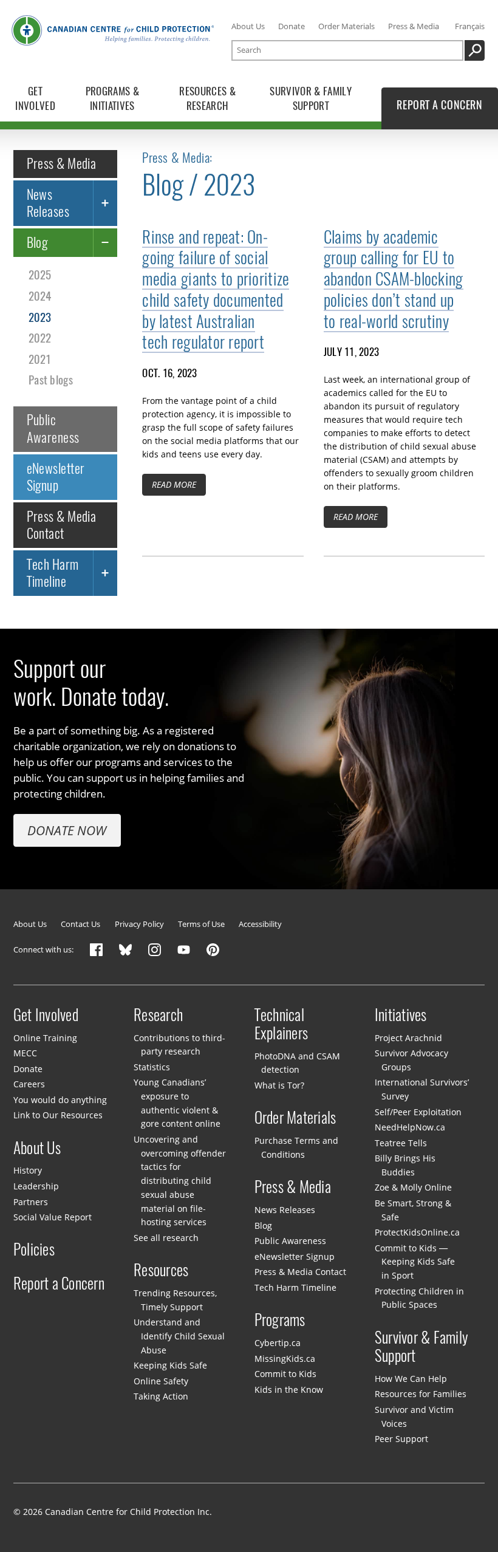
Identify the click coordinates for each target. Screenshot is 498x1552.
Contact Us (80, 923)
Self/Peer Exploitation (418, 1112)
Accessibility (260, 923)
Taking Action (161, 1396)
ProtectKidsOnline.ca (417, 1232)
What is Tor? (279, 1085)
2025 (40, 274)
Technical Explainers (281, 1023)
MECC (25, 1053)
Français (470, 26)
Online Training (45, 1037)
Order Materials (346, 26)
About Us (248, 26)
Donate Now (66, 830)
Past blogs (51, 380)
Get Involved (45, 1014)
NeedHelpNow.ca (410, 1127)
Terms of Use (201, 923)
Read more (174, 484)
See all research (166, 1237)
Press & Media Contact (62, 524)
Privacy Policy (139, 923)
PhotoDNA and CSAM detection (297, 1063)
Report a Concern (58, 1283)
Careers (29, 1084)
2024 (40, 296)
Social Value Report (52, 1217)
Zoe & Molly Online (413, 1187)
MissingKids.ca (284, 1358)
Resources (161, 1270)
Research (158, 1014)
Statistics (152, 1067)
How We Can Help (411, 1378)
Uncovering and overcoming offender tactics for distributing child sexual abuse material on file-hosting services (179, 1180)
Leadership (36, 1186)
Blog (37, 242)
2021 (40, 359)
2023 (40, 317)
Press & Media (413, 26)
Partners (30, 1201)
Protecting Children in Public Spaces (419, 1298)
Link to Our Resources (58, 1115)
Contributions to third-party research (179, 1044)
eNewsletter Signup (56, 476)
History (27, 1170)
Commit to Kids (285, 1373)
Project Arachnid (408, 1037)
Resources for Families (420, 1394)
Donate (291, 26)
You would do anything (60, 1100)
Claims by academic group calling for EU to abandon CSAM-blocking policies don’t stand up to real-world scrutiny (393, 279)
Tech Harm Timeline (53, 572)
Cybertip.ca (277, 1343)
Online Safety (161, 1381)
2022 (40, 338)
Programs (279, 1320)
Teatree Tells (401, 1143)
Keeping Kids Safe (170, 1365)
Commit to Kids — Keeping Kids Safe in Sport (415, 1261)
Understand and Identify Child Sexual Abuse (179, 1335)
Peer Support (401, 1438)
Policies (34, 1249)
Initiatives (401, 1014)
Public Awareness (53, 428)
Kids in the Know (288, 1389)
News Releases (48, 202)
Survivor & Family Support (421, 1346)
